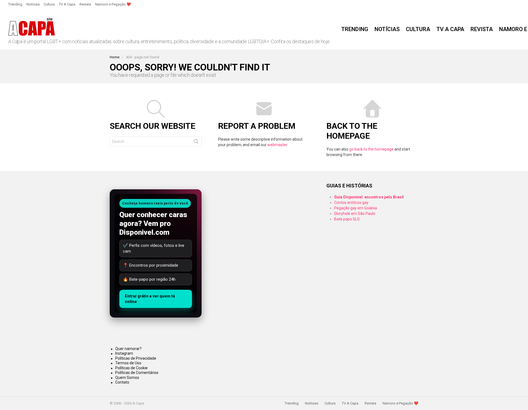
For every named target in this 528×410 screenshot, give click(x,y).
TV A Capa (67, 4)
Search (196, 142)
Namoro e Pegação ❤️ (113, 4)
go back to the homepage (371, 149)
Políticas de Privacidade (135, 358)
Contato (122, 382)
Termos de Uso (128, 363)
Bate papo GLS (347, 219)
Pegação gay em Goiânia (355, 208)
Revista (85, 4)
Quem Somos (127, 377)
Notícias (33, 4)
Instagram (124, 353)
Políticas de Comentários (136, 372)
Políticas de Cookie (131, 368)
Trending (15, 4)
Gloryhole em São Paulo (354, 213)
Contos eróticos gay (351, 202)
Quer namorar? (128, 348)
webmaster (277, 145)
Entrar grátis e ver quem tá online (150, 299)
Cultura (49, 4)
